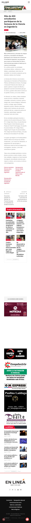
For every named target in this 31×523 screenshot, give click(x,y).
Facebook (22, 518)
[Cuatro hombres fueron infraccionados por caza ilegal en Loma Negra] (10, 238)
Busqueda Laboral (19, 500)
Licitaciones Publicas (15, 507)
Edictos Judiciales (15, 505)
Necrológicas (15, 509)
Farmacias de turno (15, 502)
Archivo (6, 30)
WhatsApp (14, 518)
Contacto (9, 500)
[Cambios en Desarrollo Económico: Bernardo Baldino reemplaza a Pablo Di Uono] (23, 449)
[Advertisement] (15, 280)
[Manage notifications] (3, 519)
